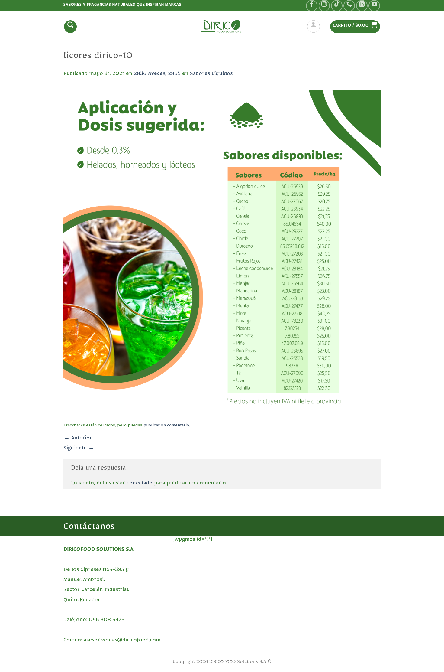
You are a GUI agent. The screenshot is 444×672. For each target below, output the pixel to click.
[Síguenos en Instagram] (324, 5)
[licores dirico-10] (222, 251)
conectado (140, 484)
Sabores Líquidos (211, 75)
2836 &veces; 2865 (157, 75)
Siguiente (79, 449)
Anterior (77, 439)
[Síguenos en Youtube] (374, 5)
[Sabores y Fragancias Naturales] (222, 26)
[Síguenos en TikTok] (337, 5)
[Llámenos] (349, 5)
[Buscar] (70, 26)
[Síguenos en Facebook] (311, 5)
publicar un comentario (166, 426)
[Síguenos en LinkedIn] (362, 5)
